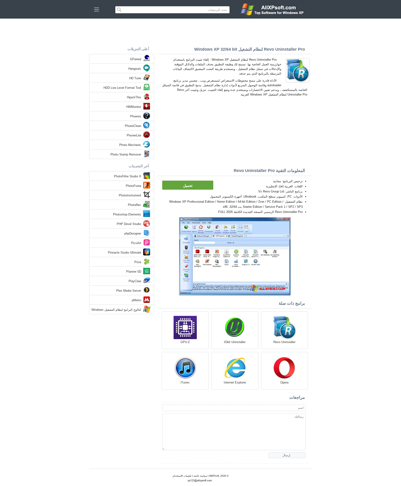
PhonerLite (134, 135)
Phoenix (135, 116)
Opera (284, 382)
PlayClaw (135, 281)
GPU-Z (185, 342)
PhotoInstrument (130, 195)
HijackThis (134, 97)
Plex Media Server (128, 290)
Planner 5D (133, 271)
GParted (135, 59)
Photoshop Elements (127, 214)
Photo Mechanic (130, 145)
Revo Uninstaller (284, 342)
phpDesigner (132, 233)
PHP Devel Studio (129, 224)
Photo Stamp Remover (125, 154)
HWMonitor (133, 107)
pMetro (136, 300)
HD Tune (135, 78)
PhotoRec (134, 205)
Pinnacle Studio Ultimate (124, 252)
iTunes (185, 382)
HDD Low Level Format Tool (122, 87)
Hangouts (134, 68)
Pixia (137, 262)
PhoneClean (133, 126)
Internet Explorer (235, 382)
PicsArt (136, 243)
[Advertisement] (200, 31)
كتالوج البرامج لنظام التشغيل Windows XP (116, 310)
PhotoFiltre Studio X (127, 176)
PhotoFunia (133, 186)
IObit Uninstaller (235, 342)
